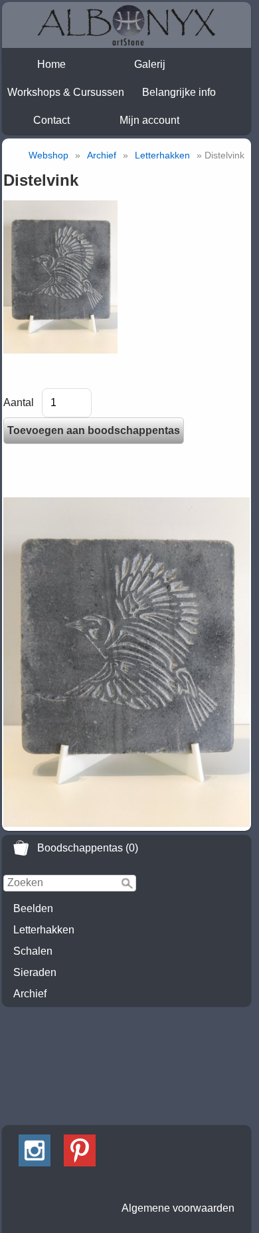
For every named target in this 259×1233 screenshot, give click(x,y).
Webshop (48, 155)
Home (51, 64)
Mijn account (149, 120)
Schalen (32, 951)
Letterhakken (43, 929)
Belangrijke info (179, 92)
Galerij (149, 64)
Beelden (33, 908)
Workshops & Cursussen (65, 92)
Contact (51, 120)
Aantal (18, 402)
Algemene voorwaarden (178, 1208)
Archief (29, 993)
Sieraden (34, 972)
